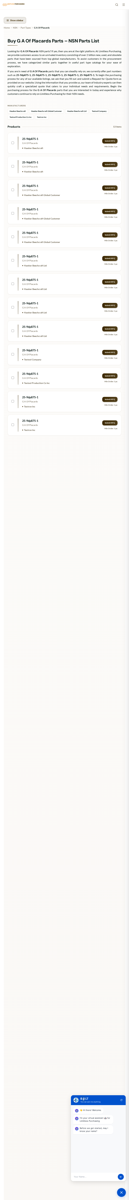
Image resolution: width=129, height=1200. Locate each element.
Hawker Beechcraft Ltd (77, 111)
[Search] (117, 5)
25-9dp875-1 (30, 138)
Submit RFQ (110, 141)
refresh (121, 1100)
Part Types (26, 27)
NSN (15, 27)
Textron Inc (42, 117)
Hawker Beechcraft (18, 111)
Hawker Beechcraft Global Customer (46, 111)
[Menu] (123, 5)
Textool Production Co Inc (21, 117)
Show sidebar (16, 20)
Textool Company (99, 111)
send (121, 1177)
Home (7, 27)
